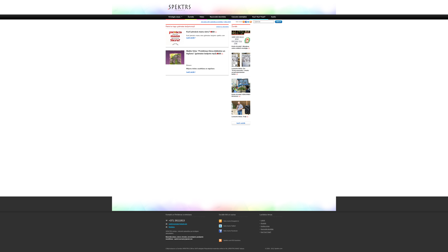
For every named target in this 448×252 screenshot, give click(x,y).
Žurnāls (191, 17)
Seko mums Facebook (230, 231)
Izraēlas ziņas (265, 226)
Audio (273, 17)
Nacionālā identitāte (218, 17)
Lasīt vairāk (190, 38)
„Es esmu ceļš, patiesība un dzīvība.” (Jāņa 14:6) (216, 22)
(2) (247, 116)
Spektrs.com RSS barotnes (231, 240)
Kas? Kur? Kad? (258, 17)
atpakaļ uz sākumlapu (222, 26)
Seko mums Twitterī (229, 226)
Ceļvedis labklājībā (239, 17)
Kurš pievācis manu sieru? (198, 32)
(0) (216, 32)
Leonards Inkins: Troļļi (239, 116)
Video (202, 17)
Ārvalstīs (263, 223)
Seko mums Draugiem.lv (231, 221)
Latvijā (263, 220)
